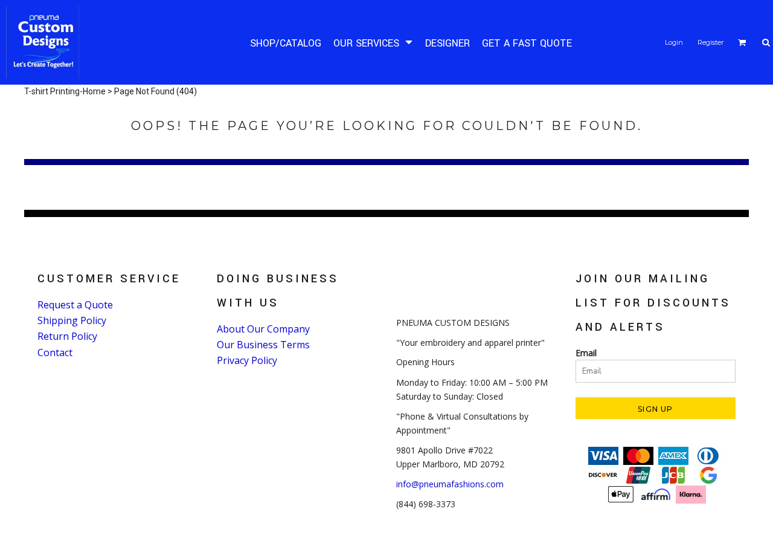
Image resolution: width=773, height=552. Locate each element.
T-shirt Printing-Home (65, 91)
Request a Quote (75, 304)
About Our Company (263, 329)
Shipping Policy (71, 320)
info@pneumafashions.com (450, 484)
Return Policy (67, 336)
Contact (54, 352)
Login (674, 42)
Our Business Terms (263, 344)
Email (586, 353)
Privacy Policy (247, 360)
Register (710, 42)
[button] (373, 42)
